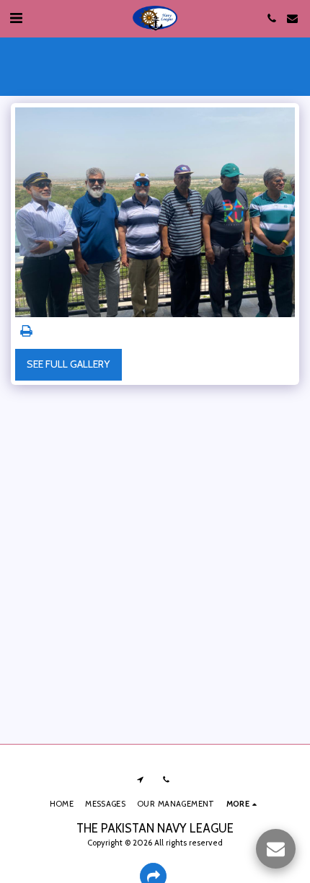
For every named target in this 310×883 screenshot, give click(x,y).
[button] (16, 18)
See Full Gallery (68, 364)
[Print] (26, 331)
